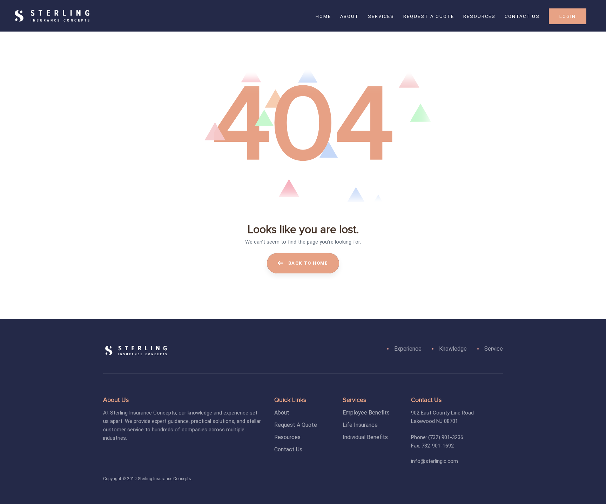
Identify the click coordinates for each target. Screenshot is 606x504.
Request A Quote (295, 425)
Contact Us (288, 449)
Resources (287, 437)
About (281, 412)
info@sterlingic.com (434, 461)
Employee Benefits (366, 412)
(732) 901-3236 (445, 437)
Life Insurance (360, 425)
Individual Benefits (365, 437)
